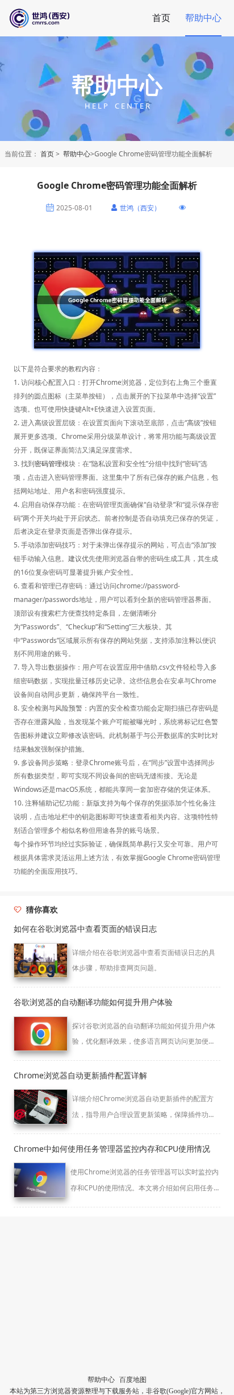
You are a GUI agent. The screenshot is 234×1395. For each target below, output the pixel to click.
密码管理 (48, 463)
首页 (161, 17)
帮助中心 (203, 17)
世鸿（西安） (140, 208)
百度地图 (133, 1380)
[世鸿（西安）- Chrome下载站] (61, 18)
